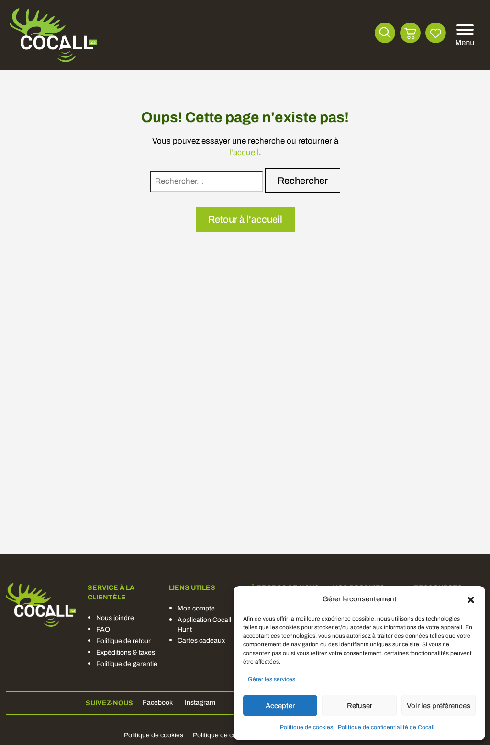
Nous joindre (115, 617)
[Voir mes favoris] (435, 33)
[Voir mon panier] (410, 33)
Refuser (359, 706)
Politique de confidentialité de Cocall (386, 727)
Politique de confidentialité (232, 735)
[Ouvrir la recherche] (385, 33)
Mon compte (196, 608)
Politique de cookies (306, 727)
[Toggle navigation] (463, 35)
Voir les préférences (438, 706)
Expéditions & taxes (125, 652)
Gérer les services (271, 679)
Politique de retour (123, 640)
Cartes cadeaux (201, 640)
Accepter (280, 706)
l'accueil (244, 152)
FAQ (103, 629)
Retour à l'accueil (245, 219)
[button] (471, 599)
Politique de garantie (126, 663)
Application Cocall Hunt (204, 624)
